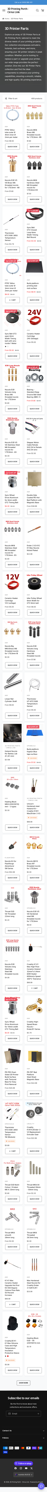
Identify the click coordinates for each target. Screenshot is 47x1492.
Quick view (12, 147)
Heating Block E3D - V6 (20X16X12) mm (33, 1340)
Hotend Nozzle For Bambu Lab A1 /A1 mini (11, 753)
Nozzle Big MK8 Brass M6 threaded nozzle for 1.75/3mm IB (11, 649)
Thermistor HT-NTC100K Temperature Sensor (32, 702)
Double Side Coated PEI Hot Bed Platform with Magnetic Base (34, 498)
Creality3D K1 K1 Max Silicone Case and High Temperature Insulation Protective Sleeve (12, 1347)
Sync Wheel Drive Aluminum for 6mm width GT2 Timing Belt (11, 498)
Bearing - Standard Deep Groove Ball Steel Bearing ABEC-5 (34, 393)
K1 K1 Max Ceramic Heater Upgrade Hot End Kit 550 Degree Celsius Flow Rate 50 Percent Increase (12, 1287)
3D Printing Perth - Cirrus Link (19, 1482)
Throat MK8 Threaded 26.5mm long (32, 1235)
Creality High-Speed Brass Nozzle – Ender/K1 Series (33, 1025)
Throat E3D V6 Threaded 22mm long (10, 913)
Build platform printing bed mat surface (33, 285)
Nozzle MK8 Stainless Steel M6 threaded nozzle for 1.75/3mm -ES (11, 550)
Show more (23, 1383)
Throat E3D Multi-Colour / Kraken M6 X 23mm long (12, 1187)
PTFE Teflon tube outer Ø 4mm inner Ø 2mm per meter (11, 133)
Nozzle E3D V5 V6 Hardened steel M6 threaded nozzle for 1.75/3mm (33, 916)
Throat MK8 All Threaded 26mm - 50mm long (34, 1187)
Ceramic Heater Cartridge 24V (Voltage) (33, 336)
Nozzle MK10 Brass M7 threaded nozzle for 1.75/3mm (33, 864)
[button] (4, 10)
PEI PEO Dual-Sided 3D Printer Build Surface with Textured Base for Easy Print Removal (11, 1078)
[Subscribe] (38, 1413)
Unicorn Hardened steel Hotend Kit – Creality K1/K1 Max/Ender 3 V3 (33, 809)
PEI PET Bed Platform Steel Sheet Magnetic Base (33, 1075)
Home (7, 19)
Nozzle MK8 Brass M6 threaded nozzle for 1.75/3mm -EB (34, 133)
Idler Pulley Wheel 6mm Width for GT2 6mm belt (34, 600)
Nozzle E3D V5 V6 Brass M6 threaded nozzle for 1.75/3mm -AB (12, 183)
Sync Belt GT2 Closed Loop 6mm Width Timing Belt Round (32, 232)
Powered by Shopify (36, 1482)
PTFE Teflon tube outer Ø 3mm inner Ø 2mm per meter (11, 287)
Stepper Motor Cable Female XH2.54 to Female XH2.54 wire (34, 446)
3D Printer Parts (17, 19)
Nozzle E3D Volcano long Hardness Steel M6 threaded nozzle (33, 651)
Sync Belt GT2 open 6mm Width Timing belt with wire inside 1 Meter (11, 338)
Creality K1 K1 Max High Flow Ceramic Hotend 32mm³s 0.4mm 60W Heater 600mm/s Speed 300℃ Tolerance (34, 971)
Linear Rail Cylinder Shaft (11, 700)
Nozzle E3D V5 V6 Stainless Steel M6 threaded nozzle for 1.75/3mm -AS (12, 447)
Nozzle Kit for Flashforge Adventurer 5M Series (10, 864)
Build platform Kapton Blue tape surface (33, 751)
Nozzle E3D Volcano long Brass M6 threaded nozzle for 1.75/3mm (11, 394)
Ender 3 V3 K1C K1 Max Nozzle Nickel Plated (33, 547)
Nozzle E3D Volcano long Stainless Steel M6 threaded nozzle (11, 969)
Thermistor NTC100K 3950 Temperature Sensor (11, 236)
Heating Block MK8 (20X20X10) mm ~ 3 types (12, 804)
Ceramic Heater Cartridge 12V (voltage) (11, 600)
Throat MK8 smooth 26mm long (10, 1235)
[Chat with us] (41, 1486)
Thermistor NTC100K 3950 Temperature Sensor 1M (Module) (11, 1132)
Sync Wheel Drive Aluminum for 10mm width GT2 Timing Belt (11, 1025)
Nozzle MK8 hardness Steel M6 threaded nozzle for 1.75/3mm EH (33, 185)
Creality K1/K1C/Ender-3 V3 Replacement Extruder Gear (33, 1130)
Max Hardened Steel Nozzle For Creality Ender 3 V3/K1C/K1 (33, 1284)
